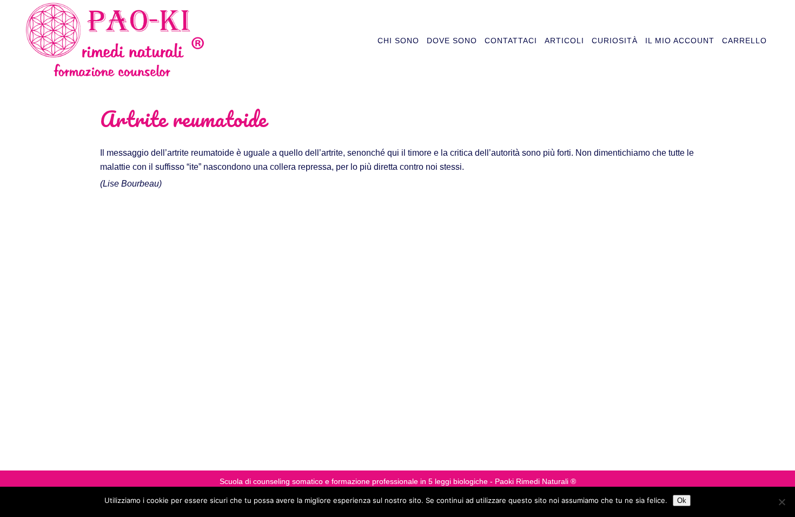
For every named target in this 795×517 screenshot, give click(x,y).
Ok (681, 500)
